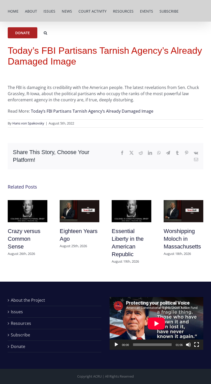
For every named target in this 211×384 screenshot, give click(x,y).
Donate (18, 346)
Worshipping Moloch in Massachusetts (182, 239)
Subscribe (20, 335)
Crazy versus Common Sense (24, 239)
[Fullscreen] (196, 344)
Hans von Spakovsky (28, 123)
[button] (45, 32)
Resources (21, 323)
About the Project (28, 300)
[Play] (116, 344)
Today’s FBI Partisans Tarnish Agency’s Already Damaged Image (92, 111)
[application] (156, 323)
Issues (17, 312)
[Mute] (188, 344)
